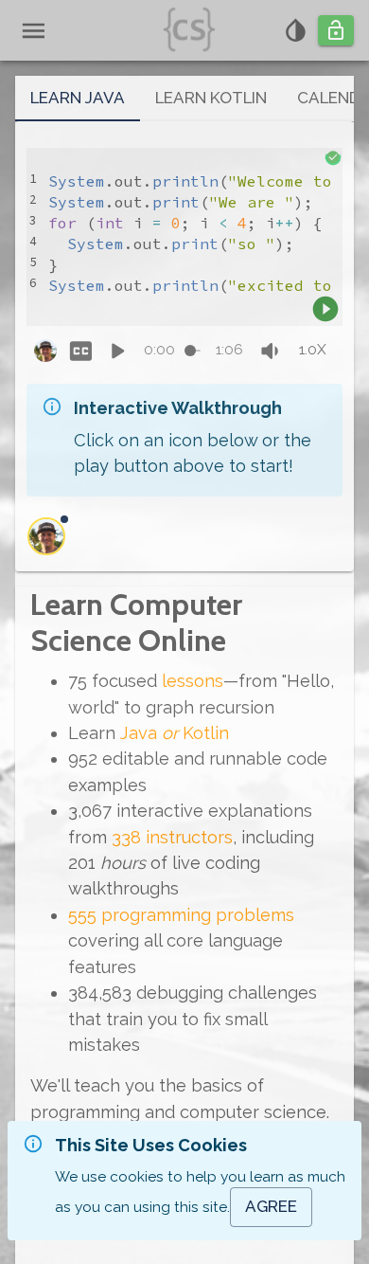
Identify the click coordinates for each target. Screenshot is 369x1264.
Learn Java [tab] (77, 97)
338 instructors (172, 837)
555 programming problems (181, 915)
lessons (192, 681)
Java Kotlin (174, 733)
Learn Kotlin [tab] (211, 97)
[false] (80, 351)
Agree (271, 1206)
